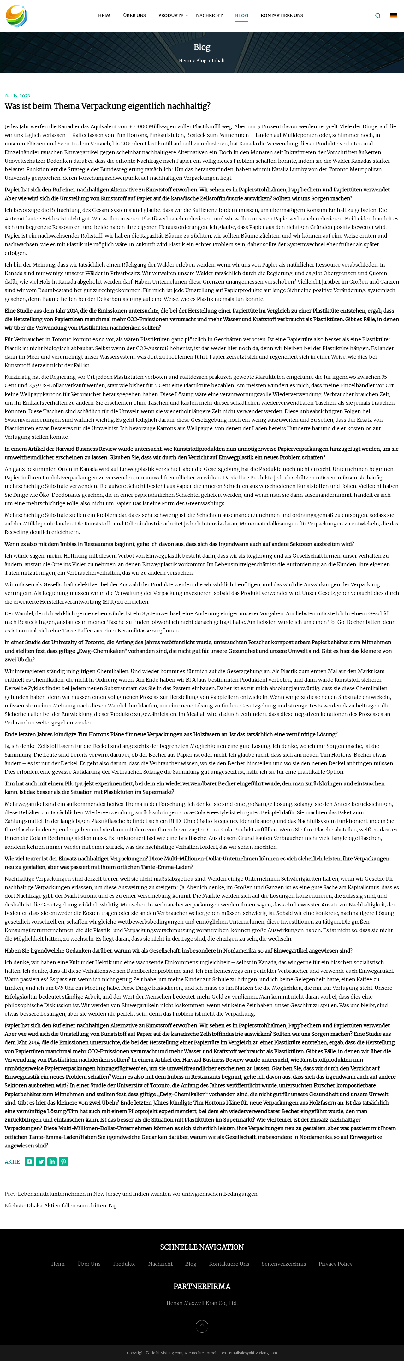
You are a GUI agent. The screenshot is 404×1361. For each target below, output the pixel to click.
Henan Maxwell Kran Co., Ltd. (202, 1303)
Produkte (170, 15)
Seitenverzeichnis (284, 1264)
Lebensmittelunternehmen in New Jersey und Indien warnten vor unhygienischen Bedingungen (138, 1194)
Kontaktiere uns (282, 15)
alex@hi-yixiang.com (258, 1353)
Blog (241, 15)
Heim (104, 15)
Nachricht (209, 15)
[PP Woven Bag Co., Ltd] (16, 16)
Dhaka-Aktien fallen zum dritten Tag (72, 1205)
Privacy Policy (336, 1264)
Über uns (134, 15)
